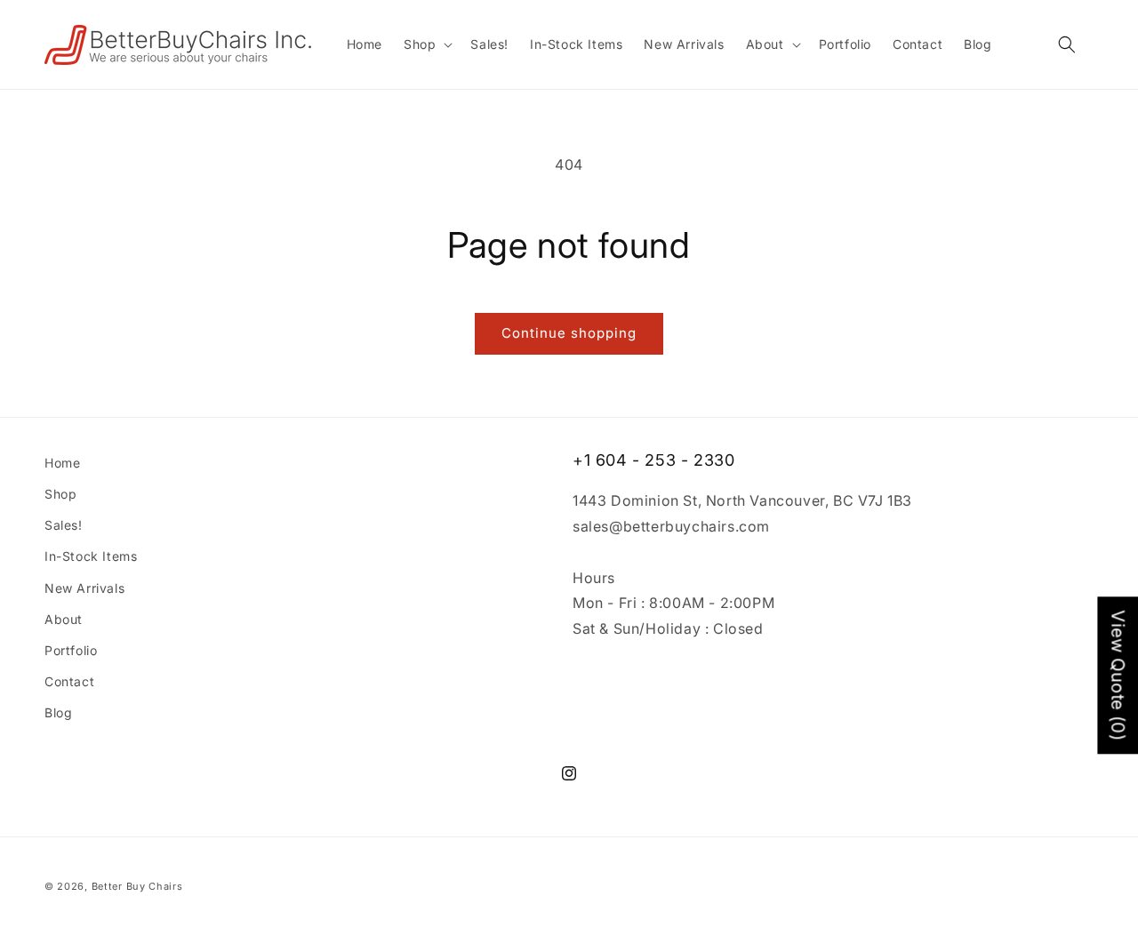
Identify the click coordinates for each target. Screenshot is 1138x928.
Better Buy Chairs (137, 886)
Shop (60, 493)
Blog (58, 712)
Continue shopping (569, 332)
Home (62, 462)
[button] (426, 44)
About (63, 619)
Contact (69, 681)
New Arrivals (84, 588)
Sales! (63, 524)
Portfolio (70, 650)
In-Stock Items (90, 556)
